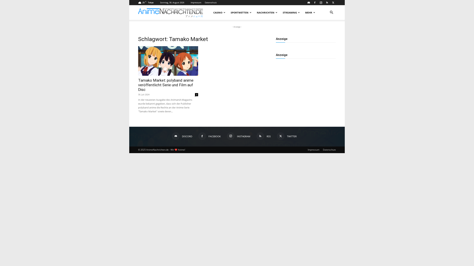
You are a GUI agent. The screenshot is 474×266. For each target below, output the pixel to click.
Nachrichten (265, 12)
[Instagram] (321, 2)
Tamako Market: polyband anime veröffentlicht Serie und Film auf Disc (165, 85)
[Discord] (308, 2)
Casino (217, 12)
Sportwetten (239, 12)
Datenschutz (211, 2)
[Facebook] (315, 2)
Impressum (196, 2)
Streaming (290, 12)
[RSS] (327, 2)
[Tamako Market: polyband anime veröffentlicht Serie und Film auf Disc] (168, 61)
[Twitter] (333, 2)
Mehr (308, 12)
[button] (331, 13)
